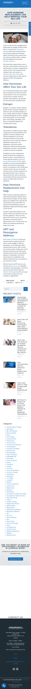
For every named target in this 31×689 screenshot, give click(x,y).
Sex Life (9, 515)
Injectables (10, 476)
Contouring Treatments (14, 445)
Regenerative (11, 507)
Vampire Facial (11, 529)
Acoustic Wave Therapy (14, 427)
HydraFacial (10, 474)
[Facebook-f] (13, 669)
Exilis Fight (10, 458)
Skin (8, 519)
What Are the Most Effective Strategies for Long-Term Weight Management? (23, 325)
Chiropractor (11, 441)
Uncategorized (11, 527)
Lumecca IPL (10, 486)
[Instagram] (17, 669)
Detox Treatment (12, 454)
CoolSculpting (11, 446)
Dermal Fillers (11, 450)
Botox (8, 435)
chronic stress (11, 443)
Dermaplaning (11, 452)
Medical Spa (10, 488)
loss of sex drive (16, 266)
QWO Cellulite (11, 505)
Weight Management (13, 531)
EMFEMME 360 (11, 456)
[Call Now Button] (4, 685)
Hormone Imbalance (13, 470)
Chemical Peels (11, 439)
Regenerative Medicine (14, 509)
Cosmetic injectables (13, 448)
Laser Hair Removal (13, 484)
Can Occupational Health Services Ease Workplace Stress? (23, 368)
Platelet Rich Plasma (13, 503)
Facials (9, 462)
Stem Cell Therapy (12, 523)
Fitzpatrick (10, 464)
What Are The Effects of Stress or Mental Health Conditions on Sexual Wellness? (22, 346)
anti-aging (10, 429)
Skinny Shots (11, 521)
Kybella (9, 482)
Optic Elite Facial (12, 498)
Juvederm (10, 480)
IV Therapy (10, 478)
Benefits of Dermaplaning (10, 272)
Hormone (9, 468)
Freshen (9, 466)
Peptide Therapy (12, 501)
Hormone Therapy (12, 472)
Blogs (15, 658)
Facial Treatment (12, 460)
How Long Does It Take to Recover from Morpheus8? (22, 386)
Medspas (9, 490)
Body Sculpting (11, 433)
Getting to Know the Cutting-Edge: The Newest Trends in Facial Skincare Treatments (22, 407)
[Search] (26, 289)
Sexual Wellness (11, 517)
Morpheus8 (10, 492)
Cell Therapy (10, 437)
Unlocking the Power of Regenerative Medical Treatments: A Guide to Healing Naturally (23, 304)
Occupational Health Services (16, 496)
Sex (8, 513)
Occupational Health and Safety (16, 494)
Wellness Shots (11, 535)
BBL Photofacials (12, 431)
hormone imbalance (9, 61)
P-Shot (9, 499)
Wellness (9, 533)
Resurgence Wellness (11, 239)
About (15, 654)
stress (8, 525)
